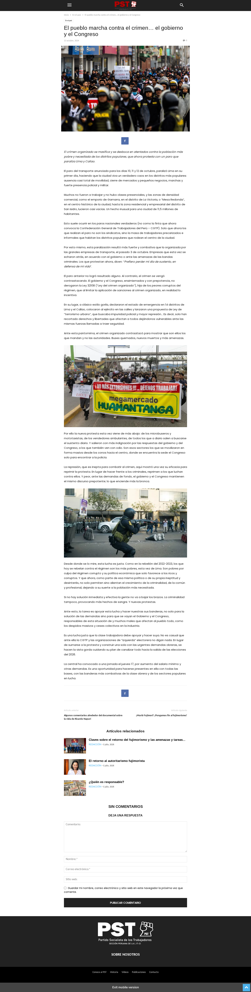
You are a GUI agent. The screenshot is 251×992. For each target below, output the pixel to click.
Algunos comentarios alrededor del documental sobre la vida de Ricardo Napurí (93, 717)
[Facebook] (125, 141)
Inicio (66, 15)
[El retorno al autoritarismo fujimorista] (75, 767)
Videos (125, 972)
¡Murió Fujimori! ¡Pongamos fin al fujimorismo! (161, 715)
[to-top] (246, 986)
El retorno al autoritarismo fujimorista (117, 761)
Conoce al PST (99, 972)
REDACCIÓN (95, 744)
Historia (114, 972)
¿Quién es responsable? (106, 782)
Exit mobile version (125, 987)
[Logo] (125, 943)
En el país (76, 15)
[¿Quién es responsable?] (75, 788)
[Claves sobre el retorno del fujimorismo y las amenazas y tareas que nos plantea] (75, 746)
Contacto (154, 972)
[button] (69, 5)
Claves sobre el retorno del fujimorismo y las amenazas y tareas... (137, 740)
